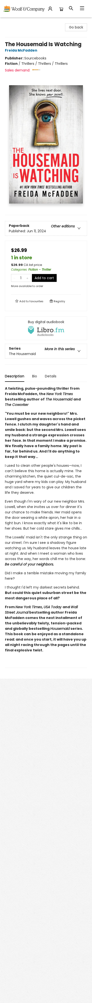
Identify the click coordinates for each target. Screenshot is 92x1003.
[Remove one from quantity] (14, 278)
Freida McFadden (21, 50)
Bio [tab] (34, 376)
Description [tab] (14, 376)
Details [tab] (50, 376)
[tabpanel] (46, 527)
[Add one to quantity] (27, 278)
